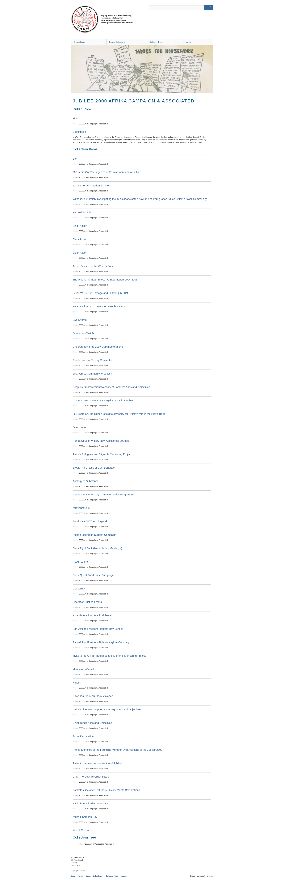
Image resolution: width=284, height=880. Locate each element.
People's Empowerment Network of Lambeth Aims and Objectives (111, 387)
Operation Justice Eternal (88, 602)
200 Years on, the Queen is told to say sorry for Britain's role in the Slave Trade (119, 413)
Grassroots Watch (83, 333)
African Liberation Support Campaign (94, 534)
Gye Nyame (80, 319)
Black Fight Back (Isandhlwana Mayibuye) (97, 548)
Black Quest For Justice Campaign (93, 575)
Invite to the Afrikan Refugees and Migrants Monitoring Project (109, 655)
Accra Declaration (83, 736)
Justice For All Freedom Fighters (92, 185)
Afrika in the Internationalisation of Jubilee (97, 763)
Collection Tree (155, 42)
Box (75, 158)
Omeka (210, 876)
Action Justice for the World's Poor (93, 266)
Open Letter (80, 427)
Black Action (80, 225)
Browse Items (79, 42)
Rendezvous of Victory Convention (93, 360)
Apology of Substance (86, 481)
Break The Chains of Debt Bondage (94, 467)
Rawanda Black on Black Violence (93, 696)
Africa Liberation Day (85, 816)
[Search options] (206, 7)
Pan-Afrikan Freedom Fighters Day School (98, 628)
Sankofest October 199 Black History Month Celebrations (106, 790)
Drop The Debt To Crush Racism (92, 776)
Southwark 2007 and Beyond (90, 521)
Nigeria (77, 682)
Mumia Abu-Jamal (83, 669)
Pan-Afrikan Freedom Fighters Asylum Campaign (101, 642)
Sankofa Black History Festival (91, 803)
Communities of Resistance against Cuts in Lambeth (103, 400)
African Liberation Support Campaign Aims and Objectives (107, 709)
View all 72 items (81, 830)
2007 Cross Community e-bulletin (92, 373)
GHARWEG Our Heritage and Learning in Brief (100, 293)
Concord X (79, 588)
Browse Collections (117, 42)
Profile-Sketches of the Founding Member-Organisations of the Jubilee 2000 (117, 749)
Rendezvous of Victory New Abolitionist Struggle (101, 440)
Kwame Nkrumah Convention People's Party (99, 306)
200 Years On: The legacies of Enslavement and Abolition (106, 172)
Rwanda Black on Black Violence (92, 615)
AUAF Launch (81, 561)
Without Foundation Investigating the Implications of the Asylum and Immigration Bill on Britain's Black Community (140, 199)
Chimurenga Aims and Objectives (92, 722)
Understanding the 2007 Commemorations (98, 346)
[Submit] (211, 7)
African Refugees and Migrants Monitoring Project (102, 454)
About (188, 42)
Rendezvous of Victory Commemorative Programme (103, 494)
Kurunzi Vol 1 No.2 (84, 212)
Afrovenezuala (81, 508)
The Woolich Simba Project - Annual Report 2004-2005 (105, 279)
